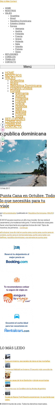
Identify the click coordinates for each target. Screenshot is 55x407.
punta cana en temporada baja (19, 235)
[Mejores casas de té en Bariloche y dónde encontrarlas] (7, 378)
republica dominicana (15, 237)
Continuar (24, 228)
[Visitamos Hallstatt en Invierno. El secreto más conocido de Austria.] (7, 367)
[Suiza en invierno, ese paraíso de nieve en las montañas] (7, 359)
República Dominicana (37, 213)
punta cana (36, 232)
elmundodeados (9, 213)
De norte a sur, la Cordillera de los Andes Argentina (25, 389)
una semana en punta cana (36, 237)
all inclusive (4, 232)
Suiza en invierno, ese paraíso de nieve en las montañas (27, 361)
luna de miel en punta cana (20, 232)
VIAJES (50, 213)
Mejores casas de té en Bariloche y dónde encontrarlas (27, 380)
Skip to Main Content (8, 1)
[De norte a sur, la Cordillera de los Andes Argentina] (7, 386)
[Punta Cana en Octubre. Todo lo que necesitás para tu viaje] (23, 186)
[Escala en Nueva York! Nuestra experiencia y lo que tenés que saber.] (7, 394)
